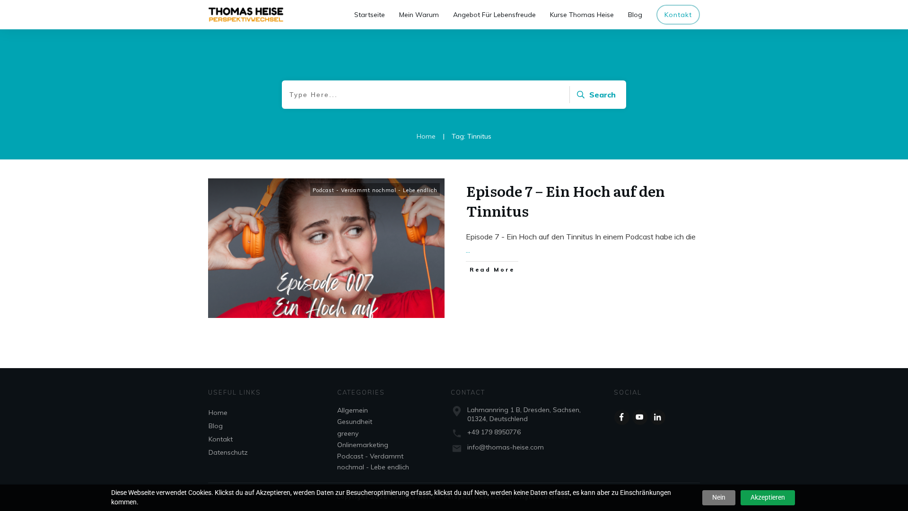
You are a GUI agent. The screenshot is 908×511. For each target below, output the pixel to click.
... (468, 250)
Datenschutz (228, 452)
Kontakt (221, 439)
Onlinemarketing (362, 445)
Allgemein (352, 410)
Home (218, 412)
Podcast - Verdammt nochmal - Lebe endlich (375, 190)
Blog (216, 426)
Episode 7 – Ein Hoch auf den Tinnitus (565, 200)
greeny (347, 433)
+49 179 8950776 (494, 432)
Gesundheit (354, 421)
